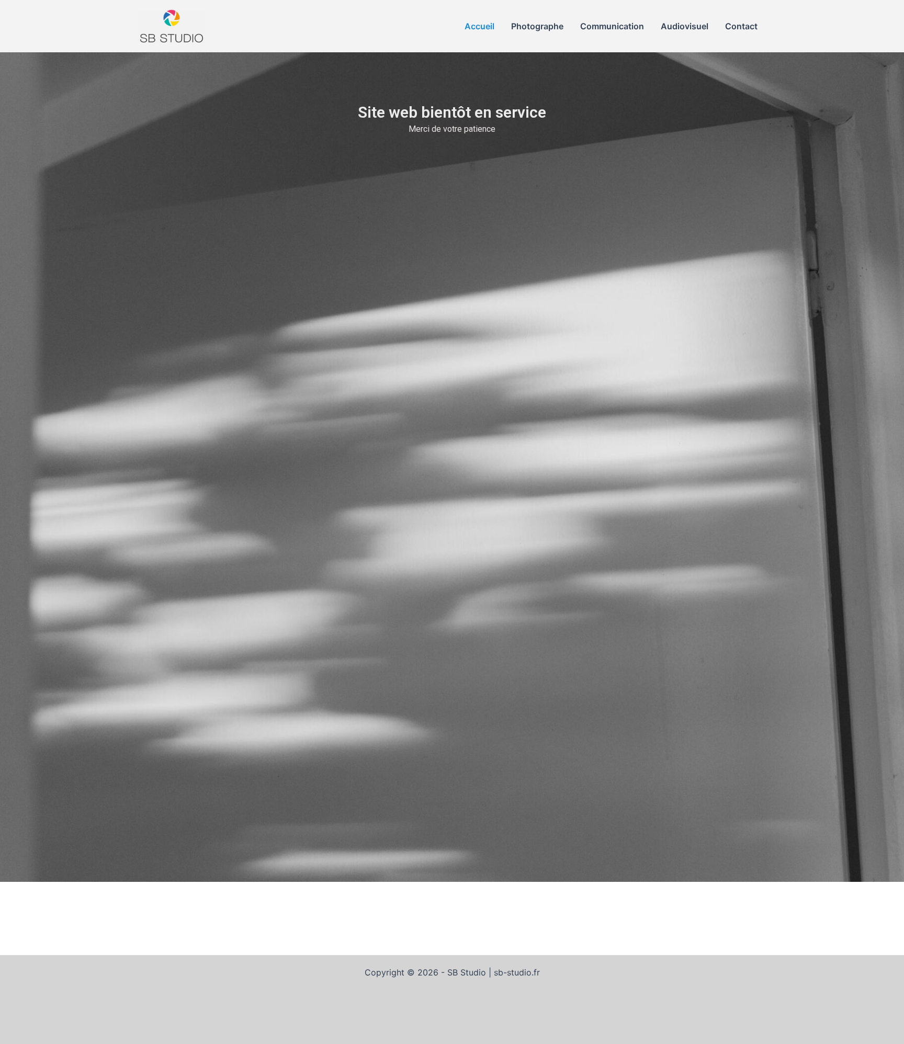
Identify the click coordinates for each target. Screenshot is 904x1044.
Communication (612, 26)
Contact (741, 26)
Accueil (479, 26)
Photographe (537, 26)
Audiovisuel (684, 26)
